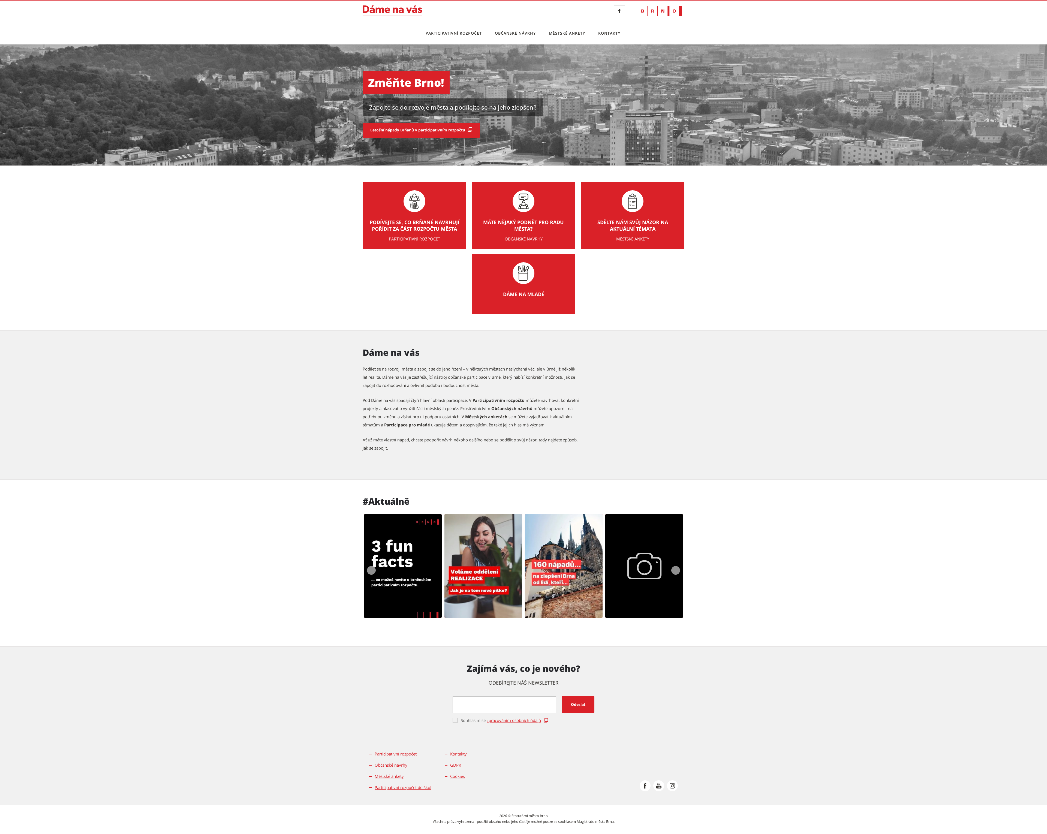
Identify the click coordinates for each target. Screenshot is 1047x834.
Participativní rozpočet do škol (403, 787)
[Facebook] (619, 10)
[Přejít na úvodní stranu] (392, 10)
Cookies (457, 776)
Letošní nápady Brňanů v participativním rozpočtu (417, 130)
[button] (403, 566)
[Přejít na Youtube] (658, 785)
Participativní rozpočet (454, 33)
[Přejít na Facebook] (645, 785)
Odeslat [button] (578, 704)
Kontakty (609, 33)
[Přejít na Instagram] (672, 785)
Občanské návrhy (515, 33)
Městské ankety (567, 33)
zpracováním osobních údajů (514, 720)
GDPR (455, 765)
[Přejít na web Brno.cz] (661, 11)
